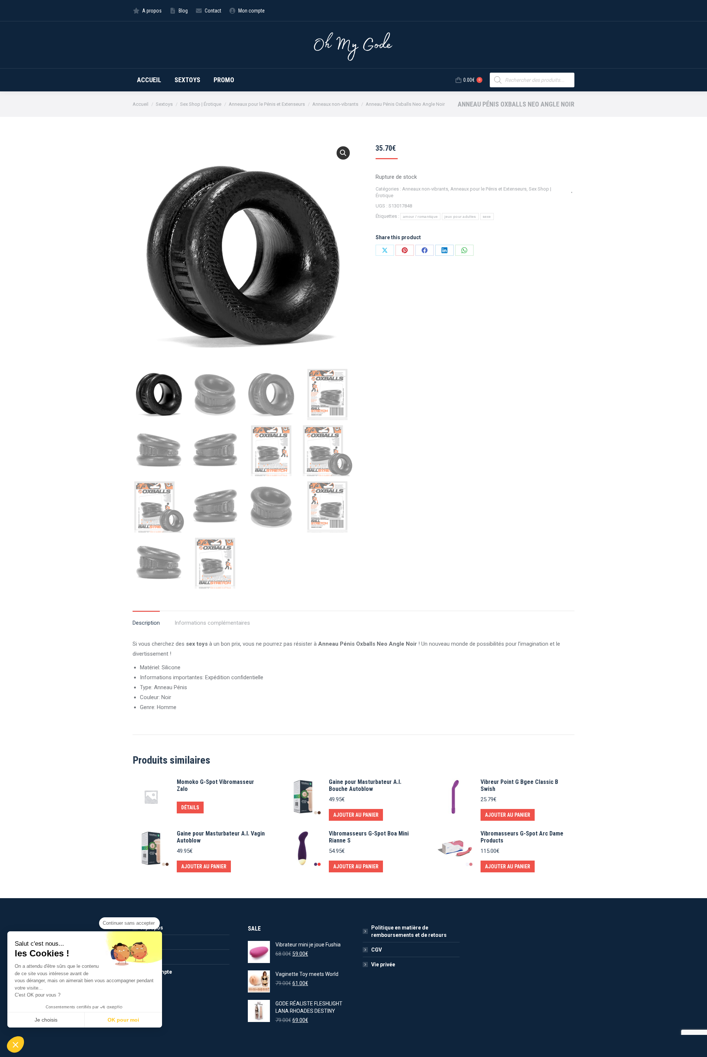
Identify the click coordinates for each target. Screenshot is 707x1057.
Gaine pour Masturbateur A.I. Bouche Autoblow (365, 785)
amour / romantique (420, 216)
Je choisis (46, 1020)
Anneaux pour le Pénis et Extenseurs (488, 189)
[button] (343, 153)
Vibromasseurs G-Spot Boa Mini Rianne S (369, 837)
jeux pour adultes (460, 216)
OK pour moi (123, 1020)
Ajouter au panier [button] (356, 815)
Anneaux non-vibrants (425, 189)
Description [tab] (146, 623)
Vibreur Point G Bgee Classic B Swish (519, 785)
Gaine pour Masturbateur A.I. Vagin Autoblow (221, 837)
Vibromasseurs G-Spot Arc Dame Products (522, 837)
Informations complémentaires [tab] (212, 623)
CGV (376, 950)
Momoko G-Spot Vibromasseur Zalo (215, 785)
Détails (190, 807)
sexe (487, 216)
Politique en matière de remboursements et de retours (409, 931)
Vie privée (383, 964)
